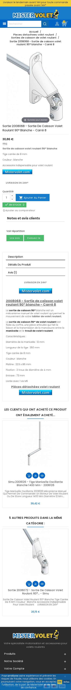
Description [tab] (15, 257)
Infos (66, 681)
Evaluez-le (33, 238)
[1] (7, 225)
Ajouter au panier (32, 198)
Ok (59, 681)
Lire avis (15, 238)
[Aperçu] (42, 476)
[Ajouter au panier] (29, 476)
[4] (16, 225)
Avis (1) (12, 272)
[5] (19, 225)
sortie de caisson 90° (22, 310)
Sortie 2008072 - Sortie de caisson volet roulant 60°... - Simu (35, 591)
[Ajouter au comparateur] (35, 476)
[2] (10, 225)
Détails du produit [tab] (19, 265)
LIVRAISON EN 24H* (17, 182)
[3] (13, 225)
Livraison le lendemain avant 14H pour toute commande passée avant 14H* (35, 4)
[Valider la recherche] (45, 24)
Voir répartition (15, 231)
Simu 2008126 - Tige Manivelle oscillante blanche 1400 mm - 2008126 (35, 483)
